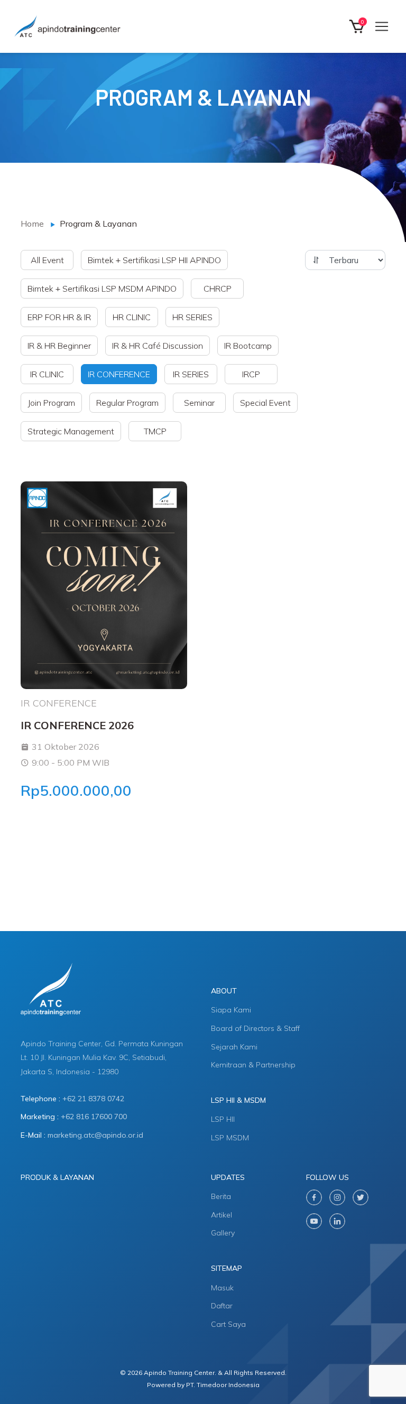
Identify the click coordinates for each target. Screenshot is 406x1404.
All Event (47, 260)
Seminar (199, 402)
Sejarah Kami (234, 1047)
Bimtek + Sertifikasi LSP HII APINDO (154, 260)
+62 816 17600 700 (94, 1116)
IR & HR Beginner (59, 345)
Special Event (265, 402)
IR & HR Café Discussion (157, 345)
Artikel (221, 1215)
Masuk (222, 1288)
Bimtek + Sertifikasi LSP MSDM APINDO (102, 288)
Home (32, 223)
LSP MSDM (230, 1137)
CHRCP (218, 288)
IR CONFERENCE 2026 (77, 725)
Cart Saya (228, 1324)
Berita (221, 1196)
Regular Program (127, 402)
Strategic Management (70, 431)
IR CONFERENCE (119, 374)
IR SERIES (191, 374)
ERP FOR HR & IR (59, 317)
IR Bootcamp (248, 345)
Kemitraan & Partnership (253, 1065)
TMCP (155, 431)
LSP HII (223, 1119)
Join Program (51, 402)
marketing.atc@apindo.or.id (95, 1135)
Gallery (223, 1233)
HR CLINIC (132, 317)
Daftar (222, 1305)
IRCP (251, 374)
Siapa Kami (231, 1010)
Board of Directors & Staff (255, 1028)
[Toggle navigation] (381, 26)
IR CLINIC (47, 374)
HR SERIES (192, 317)
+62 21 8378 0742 (93, 1098)
